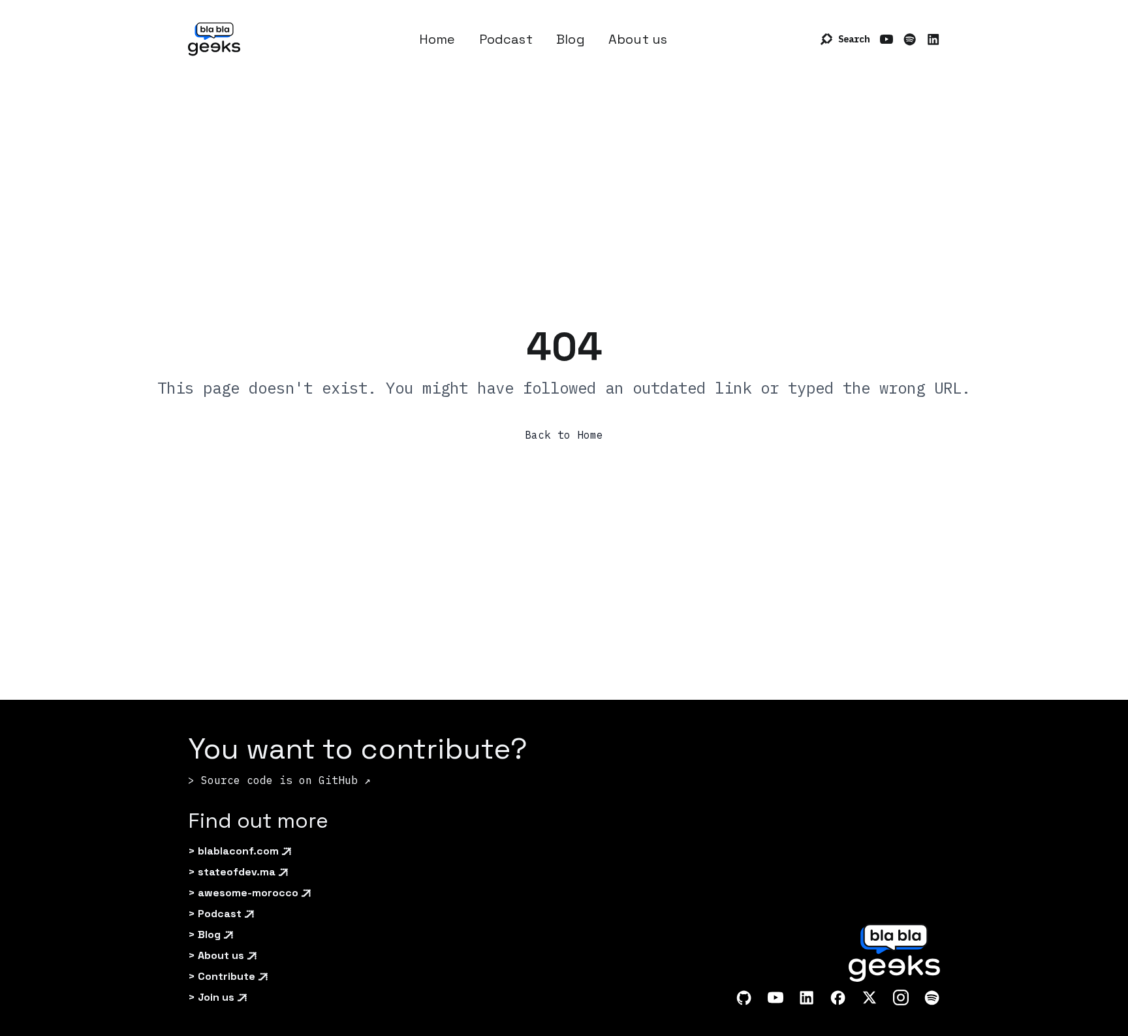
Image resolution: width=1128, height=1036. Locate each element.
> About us (216, 955)
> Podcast (215, 913)
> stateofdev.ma (231, 872)
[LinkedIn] (933, 39)
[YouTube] (886, 39)
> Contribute (221, 976)
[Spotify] (909, 39)
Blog (570, 39)
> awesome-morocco (243, 893)
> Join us (211, 997)
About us (638, 39)
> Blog (204, 934)
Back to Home (564, 434)
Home (437, 39)
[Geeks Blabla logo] (214, 39)
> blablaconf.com (233, 851)
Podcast (506, 39)
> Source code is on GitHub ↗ (279, 780)
